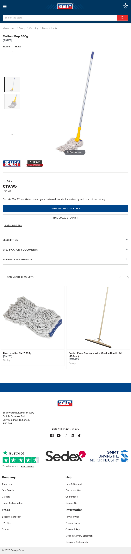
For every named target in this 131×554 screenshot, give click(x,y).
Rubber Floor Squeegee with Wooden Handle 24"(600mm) (95, 356)
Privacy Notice (73, 523)
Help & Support (74, 484)
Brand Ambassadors (12, 503)
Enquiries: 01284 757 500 (65, 428)
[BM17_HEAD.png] (12, 101)
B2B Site (6, 523)
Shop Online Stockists (65, 208)
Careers (6, 496)
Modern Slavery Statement (79, 535)
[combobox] (65, 18)
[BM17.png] (12, 84)
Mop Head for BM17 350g (17, 355)
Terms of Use (72, 516)
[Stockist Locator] (125, 7)
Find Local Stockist (65, 217)
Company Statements (77, 542)
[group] (33, 329)
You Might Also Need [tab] (20, 277)
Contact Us (71, 503)
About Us (7, 484)
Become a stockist (11, 516)
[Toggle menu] (4, 6)
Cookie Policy (73, 529)
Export (5, 529)
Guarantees (72, 496)
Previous (120, 277)
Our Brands (8, 490)
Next (127, 277)
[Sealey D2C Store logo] (65, 6)
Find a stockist (73, 490)
